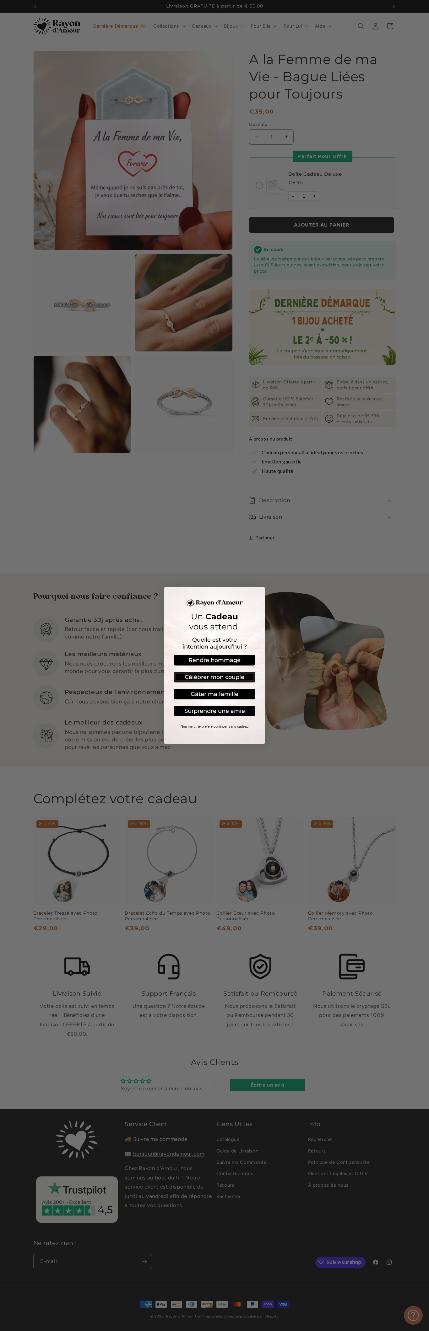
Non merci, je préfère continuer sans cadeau (214, 726)
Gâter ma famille (214, 694)
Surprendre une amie (214, 711)
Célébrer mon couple (214, 677)
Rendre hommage (214, 660)
